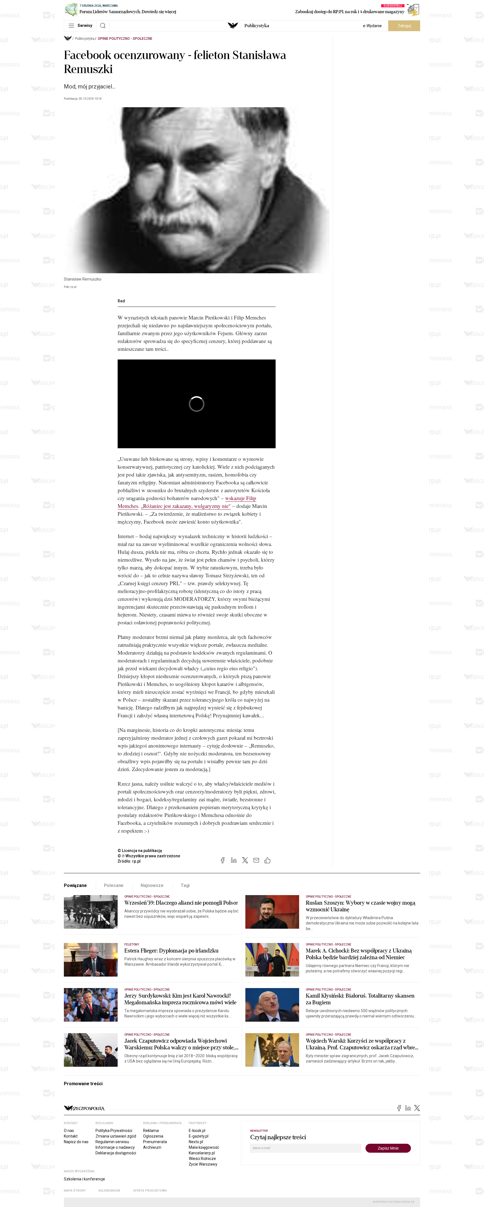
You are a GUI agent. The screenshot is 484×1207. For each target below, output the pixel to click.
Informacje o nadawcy (115, 1147)
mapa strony (75, 1190)
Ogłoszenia (153, 1136)
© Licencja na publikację (140, 850)
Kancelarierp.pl (202, 1153)
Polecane (114, 885)
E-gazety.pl (198, 1136)
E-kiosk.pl (197, 1130)
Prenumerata (155, 1142)
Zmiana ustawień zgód (116, 1136)
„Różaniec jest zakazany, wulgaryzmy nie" (186, 505)
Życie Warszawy (203, 1164)
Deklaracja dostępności (116, 1153)
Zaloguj (404, 26)
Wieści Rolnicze (202, 1158)
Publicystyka (257, 26)
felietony (131, 944)
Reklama (151, 1130)
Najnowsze (152, 885)
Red (121, 301)
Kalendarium (109, 1190)
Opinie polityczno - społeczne (125, 39)
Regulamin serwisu (112, 1142)
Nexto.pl (196, 1142)
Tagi (185, 885)
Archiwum (152, 1147)
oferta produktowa (150, 1190)
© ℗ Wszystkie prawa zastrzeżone (149, 856)
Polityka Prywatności (114, 1130)
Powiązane (75, 885)
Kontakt (71, 1136)
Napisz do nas (76, 1142)
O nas (69, 1130)
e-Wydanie (372, 26)
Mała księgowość (204, 1147)
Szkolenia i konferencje (84, 1179)
